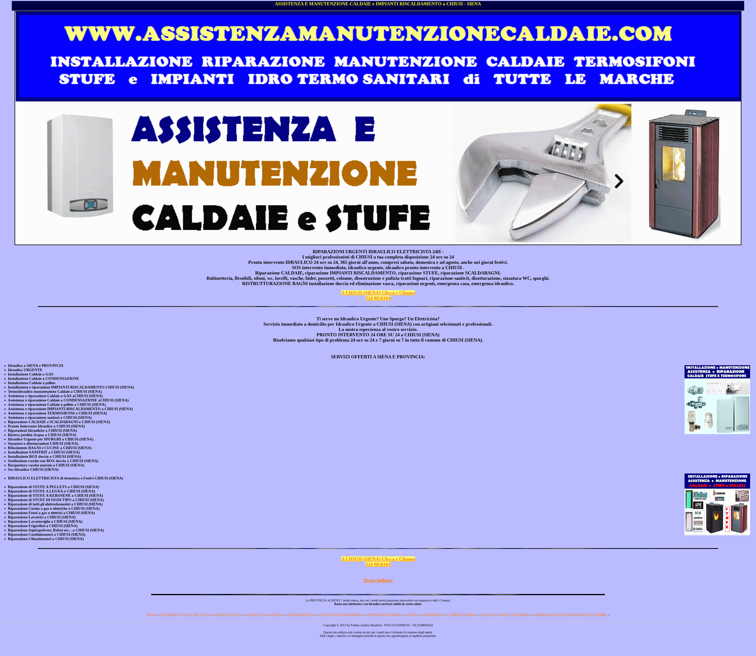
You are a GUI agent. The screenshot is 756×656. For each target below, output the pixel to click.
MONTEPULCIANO (229, 614)
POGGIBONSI (169, 614)
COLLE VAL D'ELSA (197, 614)
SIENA (151, 614)
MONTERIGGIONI (301, 614)
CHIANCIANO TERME (514, 614)
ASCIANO (487, 614)
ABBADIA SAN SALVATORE (554, 614)
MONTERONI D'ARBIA (385, 614)
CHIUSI (410, 614)
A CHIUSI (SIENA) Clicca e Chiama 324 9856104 (378, 295)
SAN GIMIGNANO (432, 614)
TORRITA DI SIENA (463, 614)
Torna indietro (378, 580)
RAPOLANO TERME (592, 614)
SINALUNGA (256, 614)
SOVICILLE (277, 614)
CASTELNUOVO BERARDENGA (341, 614)
